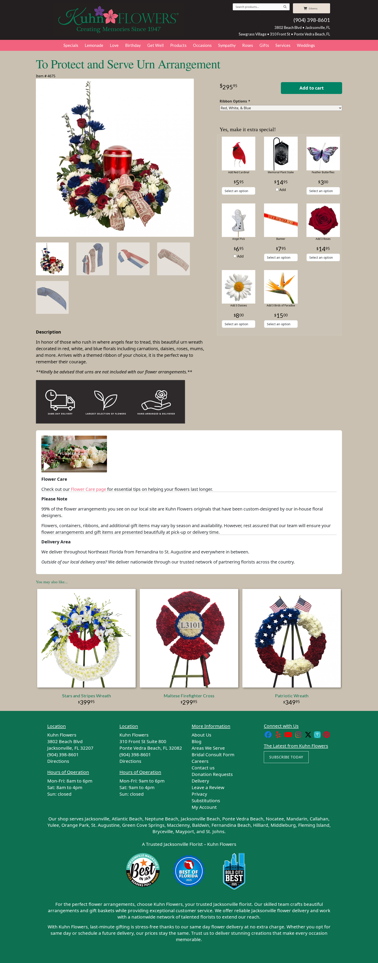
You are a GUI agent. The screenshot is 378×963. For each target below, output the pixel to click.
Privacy (199, 794)
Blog (196, 741)
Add (282, 189)
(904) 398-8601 (311, 20)
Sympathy (227, 45)
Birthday (133, 45)
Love (114, 45)
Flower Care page (88, 489)
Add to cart (311, 88)
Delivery (200, 781)
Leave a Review (208, 787)
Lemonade (94, 45)
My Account (204, 807)
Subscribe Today (286, 757)
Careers (200, 761)
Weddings (306, 45)
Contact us (203, 768)
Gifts (264, 45)
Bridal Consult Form (213, 754)
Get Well (155, 45)
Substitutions (206, 800)
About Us (201, 735)
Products (178, 45)
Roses (247, 45)
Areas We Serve (208, 748)
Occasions (202, 45)
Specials (70, 45)
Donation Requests (212, 774)
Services (282, 45)
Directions (58, 761)
